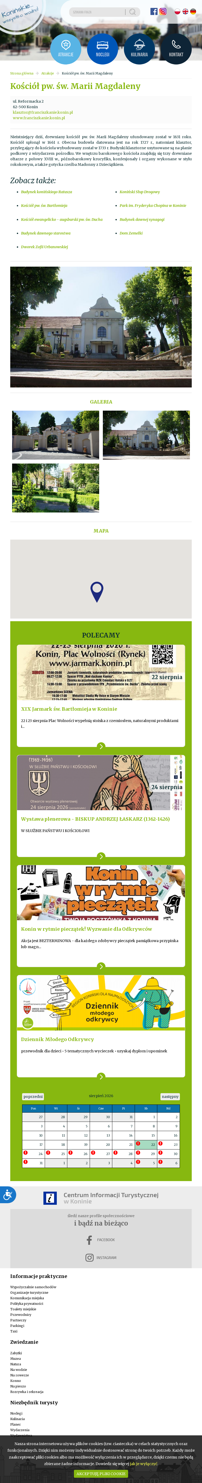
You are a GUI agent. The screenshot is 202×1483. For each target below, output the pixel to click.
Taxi (13, 1331)
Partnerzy (18, 1320)
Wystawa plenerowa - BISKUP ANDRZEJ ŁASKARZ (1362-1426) (95, 819)
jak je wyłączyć (143, 1463)
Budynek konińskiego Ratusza (46, 192)
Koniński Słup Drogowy (140, 192)
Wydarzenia (19, 1430)
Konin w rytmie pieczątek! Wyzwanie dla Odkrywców (86, 929)
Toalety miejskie (23, 1309)
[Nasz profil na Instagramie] (162, 11)
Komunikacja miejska (27, 1298)
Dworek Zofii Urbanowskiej (44, 247)
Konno (15, 1381)
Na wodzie (18, 1370)
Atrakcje (47, 73)
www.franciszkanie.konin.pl (39, 118)
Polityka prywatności (26, 1304)
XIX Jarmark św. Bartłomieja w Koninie (69, 709)
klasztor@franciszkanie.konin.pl (43, 112)
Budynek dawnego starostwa (45, 233)
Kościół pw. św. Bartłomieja (44, 205)
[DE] (193, 11)
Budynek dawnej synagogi (142, 219)
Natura (15, 1364)
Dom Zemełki (131, 233)
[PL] (177, 11)
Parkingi (17, 1326)
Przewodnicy (20, 1315)
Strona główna (21, 73)
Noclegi (16, 1413)
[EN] (185, 11)
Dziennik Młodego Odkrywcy (57, 1039)
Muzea (15, 1359)
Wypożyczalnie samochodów (33, 1287)
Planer (15, 1424)
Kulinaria (17, 1419)
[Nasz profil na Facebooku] (154, 11)
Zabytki (16, 1353)
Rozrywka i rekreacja (26, 1392)
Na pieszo (18, 1386)
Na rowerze (19, 1375)
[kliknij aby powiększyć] (55, 435)
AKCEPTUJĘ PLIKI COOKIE (101, 1473)
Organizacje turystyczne (29, 1293)
